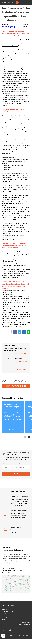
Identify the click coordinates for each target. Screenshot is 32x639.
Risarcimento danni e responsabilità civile (9, 27)
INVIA (16, 474)
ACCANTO (8, 2)
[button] (29, 437)
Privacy (4, 619)
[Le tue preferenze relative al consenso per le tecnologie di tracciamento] (3, 636)
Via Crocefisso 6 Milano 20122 (23, 624)
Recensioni (5, 613)
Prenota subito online (16, 386)
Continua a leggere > (20, 353)
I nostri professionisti (7, 611)
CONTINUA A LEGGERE (13, 429)
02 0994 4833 (26, 626)
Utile (5, 332)
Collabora (4, 617)
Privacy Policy (22, 463)
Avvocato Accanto (26, 622)
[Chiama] (17, 2)
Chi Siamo (4, 609)
